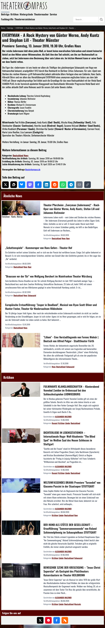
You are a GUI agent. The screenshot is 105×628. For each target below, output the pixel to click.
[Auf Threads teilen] (13, 184)
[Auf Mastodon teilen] (30, 184)
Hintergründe (26, 14)
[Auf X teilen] (5, 184)
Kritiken (15, 14)
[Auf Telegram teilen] (71, 184)
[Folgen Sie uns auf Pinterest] (48, 620)
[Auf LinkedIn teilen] (46, 184)
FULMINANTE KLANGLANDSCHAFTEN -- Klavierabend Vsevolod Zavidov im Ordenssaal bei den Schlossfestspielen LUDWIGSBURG (71, 390)
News (26, 155)
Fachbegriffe (7, 19)
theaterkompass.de (32, 169)
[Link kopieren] (87, 184)
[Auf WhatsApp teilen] (63, 184)
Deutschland (18, 155)
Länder (67, 423)
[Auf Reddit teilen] (54, 184)
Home (3, 28)
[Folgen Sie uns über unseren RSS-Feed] (65, 620)
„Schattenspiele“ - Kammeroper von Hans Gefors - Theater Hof (38, 248)
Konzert (55, 423)
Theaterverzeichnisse (24, 19)
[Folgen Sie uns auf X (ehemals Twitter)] (40, 620)
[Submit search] (101, 19)
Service (53, 14)
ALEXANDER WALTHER (63, 416)
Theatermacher (41, 14)
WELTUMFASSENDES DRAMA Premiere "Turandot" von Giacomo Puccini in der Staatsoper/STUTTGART (71, 484)
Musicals (77, 604)
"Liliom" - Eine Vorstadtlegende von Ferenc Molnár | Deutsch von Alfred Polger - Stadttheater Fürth (70, 339)
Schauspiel (32, 295)
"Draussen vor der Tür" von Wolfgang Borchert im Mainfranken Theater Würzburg (48, 276)
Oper (68, 238)
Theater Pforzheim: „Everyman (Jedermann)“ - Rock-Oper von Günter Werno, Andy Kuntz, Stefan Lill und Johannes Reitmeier (71, 209)
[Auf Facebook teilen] (38, 184)
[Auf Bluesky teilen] (22, 184)
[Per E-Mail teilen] (79, 184)
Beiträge (5, 14)
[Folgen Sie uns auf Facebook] (56, 620)
